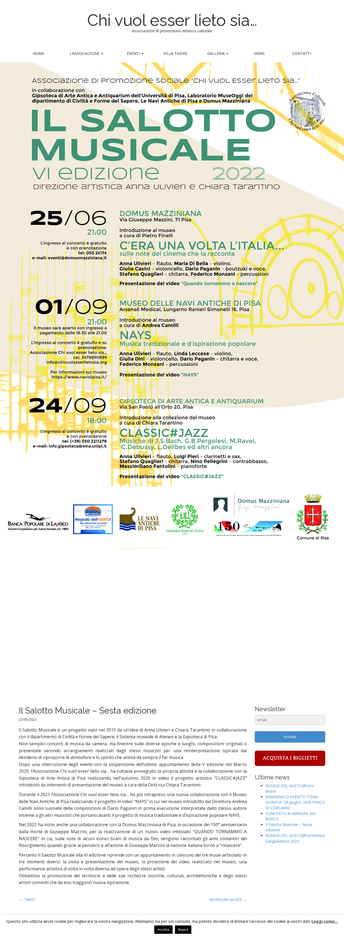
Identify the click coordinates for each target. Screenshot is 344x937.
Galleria (216, 53)
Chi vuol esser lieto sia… (172, 20)
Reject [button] (183, 929)
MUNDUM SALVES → (228, 899)
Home (38, 53)
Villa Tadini (175, 53)
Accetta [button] (163, 929)
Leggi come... (324, 921)
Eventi (134, 53)
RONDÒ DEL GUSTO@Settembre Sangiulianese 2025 (295, 838)
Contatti (301, 53)
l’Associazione (85, 53)
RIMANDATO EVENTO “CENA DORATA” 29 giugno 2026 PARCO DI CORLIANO (295, 802)
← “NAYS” (27, 899)
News (259, 53)
